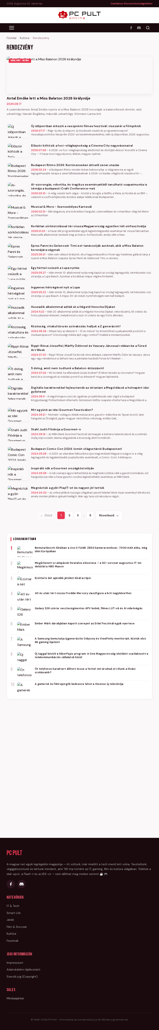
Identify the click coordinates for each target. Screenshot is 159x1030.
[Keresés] (147, 27)
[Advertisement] (79, 766)
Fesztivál (12, 941)
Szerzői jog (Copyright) (22, 976)
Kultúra (24, 38)
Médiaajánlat (15, 998)
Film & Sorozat (17, 927)
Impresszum (15, 962)
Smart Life (14, 913)
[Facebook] (131, 27)
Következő (109, 515)
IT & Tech (13, 906)
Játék (10, 920)
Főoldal (11, 38)
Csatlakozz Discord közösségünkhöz (131, 3)
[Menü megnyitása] (12, 28)
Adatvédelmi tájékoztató (23, 969)
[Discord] (138, 27)
